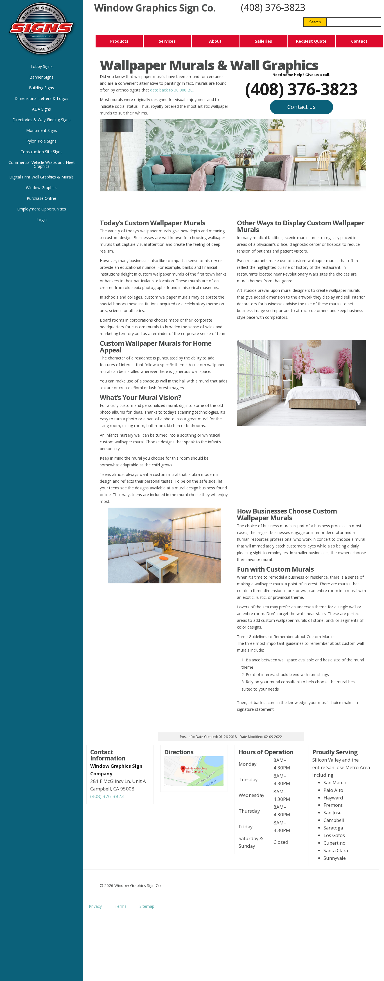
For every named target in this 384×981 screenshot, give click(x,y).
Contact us (301, 107)
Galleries (263, 41)
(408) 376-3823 (273, 7)
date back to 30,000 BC (171, 90)
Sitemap (146, 906)
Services (167, 41)
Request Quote (311, 41)
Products (119, 41)
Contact (359, 41)
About (215, 41)
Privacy (95, 906)
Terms (121, 906)
